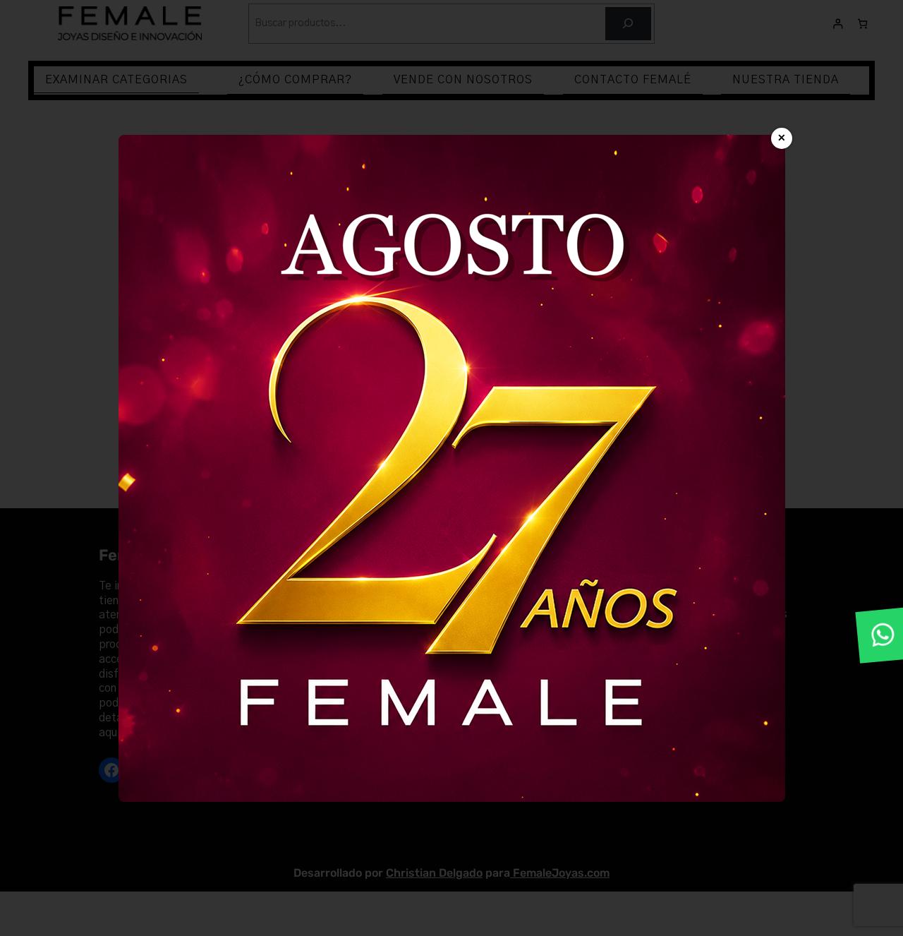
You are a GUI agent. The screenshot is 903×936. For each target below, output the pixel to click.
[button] (883, 635)
